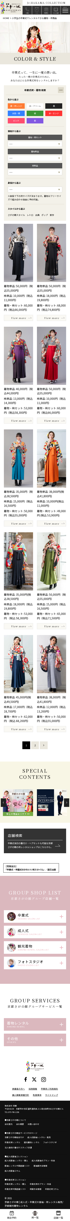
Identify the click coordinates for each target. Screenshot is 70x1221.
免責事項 (37, 1094)
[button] (3, 802)
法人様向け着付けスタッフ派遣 (18, 1147)
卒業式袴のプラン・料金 (40, 1184)
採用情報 (33, 1088)
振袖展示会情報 (40, 1165)
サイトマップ (51, 1094)
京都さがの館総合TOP (14, 1137)
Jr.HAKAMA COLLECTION (46, 3)
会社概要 (20, 1124)
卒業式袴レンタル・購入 (15, 1184)
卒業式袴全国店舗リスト (15, 1189)
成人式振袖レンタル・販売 (39, 1137)
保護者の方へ (18, 1088)
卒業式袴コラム (52, 1189)
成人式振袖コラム (12, 1170)
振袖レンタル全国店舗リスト (17, 1165)
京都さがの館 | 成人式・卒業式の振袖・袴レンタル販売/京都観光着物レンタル (34, 1203)
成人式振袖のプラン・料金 (43, 1160)
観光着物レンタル (31, 1142)
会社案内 (8, 1124)
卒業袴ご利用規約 (49, 1088)
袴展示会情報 (35, 1189)
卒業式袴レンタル (12, 1142)
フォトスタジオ (50, 1142)
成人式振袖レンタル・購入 (16, 1160)
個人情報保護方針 (20, 1094)
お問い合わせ (33, 1124)
